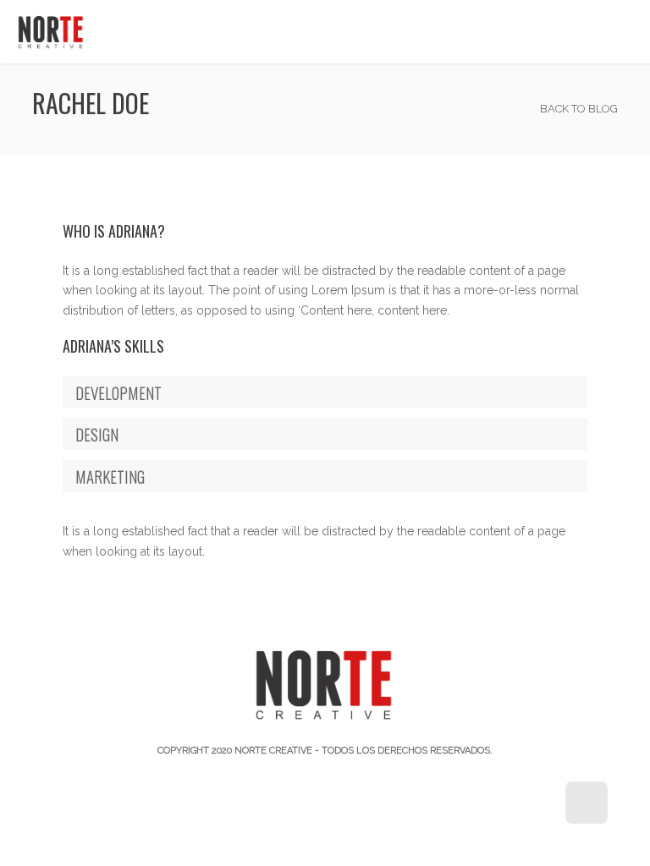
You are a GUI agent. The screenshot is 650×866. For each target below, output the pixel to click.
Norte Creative (273, 750)
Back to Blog (577, 108)
